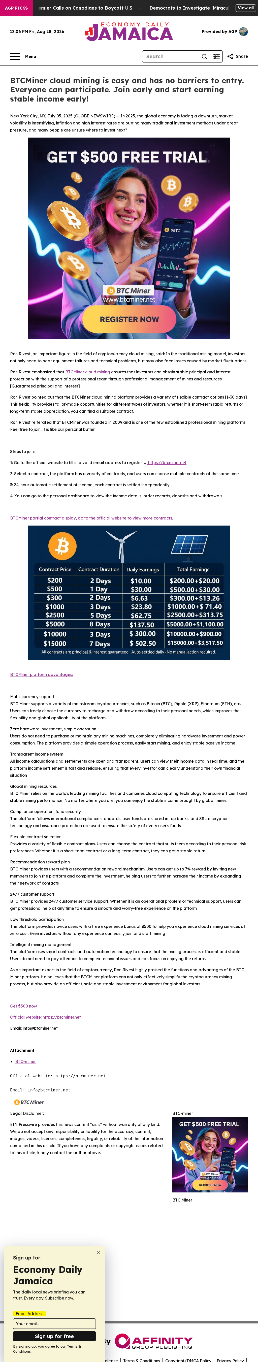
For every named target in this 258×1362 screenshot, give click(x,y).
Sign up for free (54, 1336)
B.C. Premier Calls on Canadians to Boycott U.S (77, 8)
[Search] (204, 56)
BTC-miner (25, 1061)
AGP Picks (16, 8)
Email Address (29, 1313)
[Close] (98, 1252)
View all (246, 7)
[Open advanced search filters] (216, 56)
